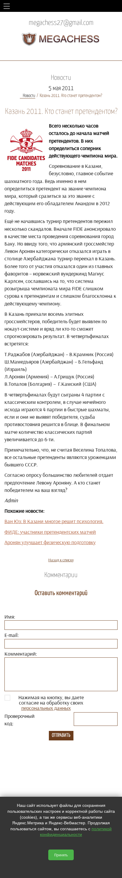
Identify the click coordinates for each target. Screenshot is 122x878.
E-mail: (11, 635)
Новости (29, 95)
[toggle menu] (6, 6)
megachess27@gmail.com (61, 23)
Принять (61, 854)
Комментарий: (20, 653)
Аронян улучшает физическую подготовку (50, 542)
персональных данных (46, 708)
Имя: (9, 616)
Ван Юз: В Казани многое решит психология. (53, 521)
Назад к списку (61, 560)
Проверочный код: (19, 720)
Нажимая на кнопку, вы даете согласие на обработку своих (51, 703)
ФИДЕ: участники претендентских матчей (50, 531)
